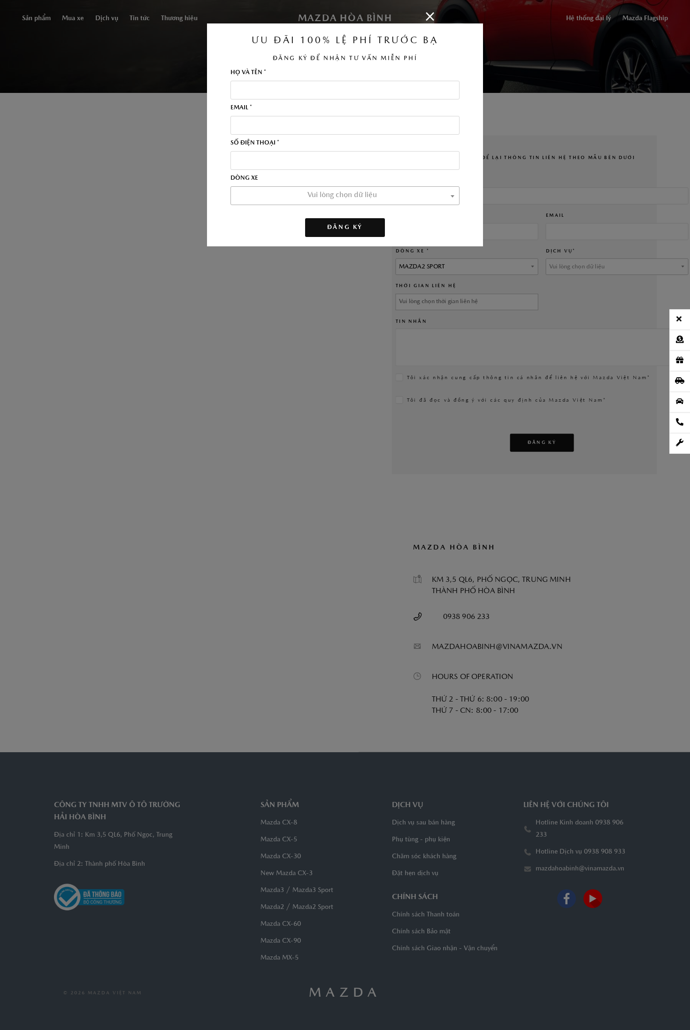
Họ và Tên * (248, 72)
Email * (241, 108)
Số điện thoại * (254, 143)
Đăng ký (345, 227)
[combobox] (345, 195)
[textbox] (345, 195)
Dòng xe (244, 178)
